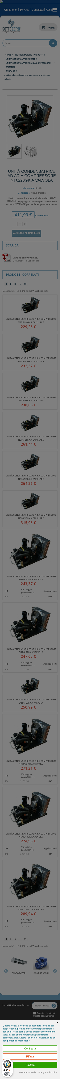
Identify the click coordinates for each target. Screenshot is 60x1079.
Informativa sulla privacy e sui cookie (38, 1072)
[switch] (7, 1074)
